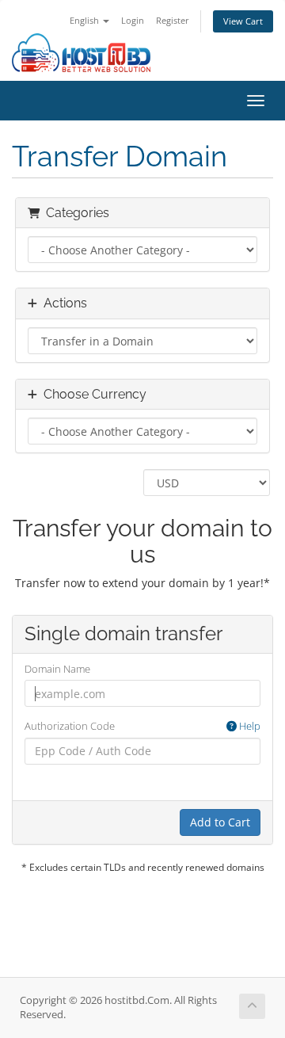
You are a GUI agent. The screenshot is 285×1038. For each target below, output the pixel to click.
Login (132, 20)
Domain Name (57, 669)
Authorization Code (142, 726)
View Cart (243, 21)
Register (172, 20)
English (85, 20)
